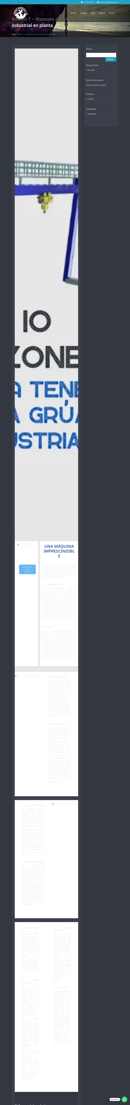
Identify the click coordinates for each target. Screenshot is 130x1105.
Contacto (112, 13)
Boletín (93, 13)
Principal (74, 13)
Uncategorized (92, 114)
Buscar (89, 49)
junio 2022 (91, 99)
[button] (124, 1099)
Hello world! (91, 70)
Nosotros (102, 13)
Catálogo (83, 13)
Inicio (13, 34)
